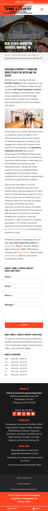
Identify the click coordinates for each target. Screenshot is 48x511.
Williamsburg (14, 430)
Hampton (37, 427)
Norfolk (32, 424)
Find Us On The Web (24, 410)
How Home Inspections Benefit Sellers (24, 465)
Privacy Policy (24, 501)
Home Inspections (24, 478)
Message (10, 305)
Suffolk (39, 424)
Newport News (25, 427)
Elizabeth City (12, 255)
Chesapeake (10, 246)
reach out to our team (17, 229)
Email (8, 286)
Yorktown (25, 430)
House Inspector (24, 484)
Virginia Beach (23, 252)
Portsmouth (22, 424)
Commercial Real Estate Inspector (24, 489)
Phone (9, 295)
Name (8, 277)
